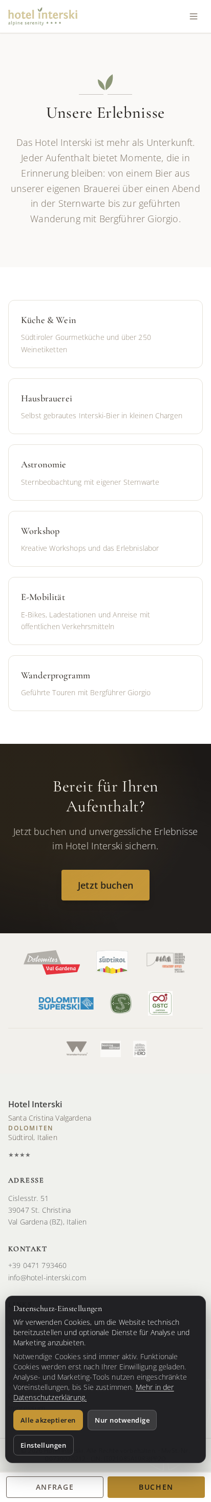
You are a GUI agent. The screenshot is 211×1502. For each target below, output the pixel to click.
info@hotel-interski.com (47, 1277)
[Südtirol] (112, 962)
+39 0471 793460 (37, 1265)
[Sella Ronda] (139, 1049)
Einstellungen (43, 1445)
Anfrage (55, 1487)
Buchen (156, 1487)
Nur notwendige (122, 1420)
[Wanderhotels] (76, 1049)
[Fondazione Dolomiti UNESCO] (165, 962)
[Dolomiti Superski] (65, 1003)
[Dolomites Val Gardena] (52, 962)
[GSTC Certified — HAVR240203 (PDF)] (160, 1003)
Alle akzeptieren (48, 1420)
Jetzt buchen (105, 884)
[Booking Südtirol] (110, 1049)
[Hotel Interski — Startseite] (42, 16)
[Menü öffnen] (193, 16)
